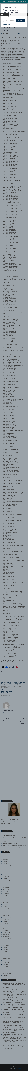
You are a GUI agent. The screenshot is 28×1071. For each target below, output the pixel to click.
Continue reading (7, 24)
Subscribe (20, 20)
